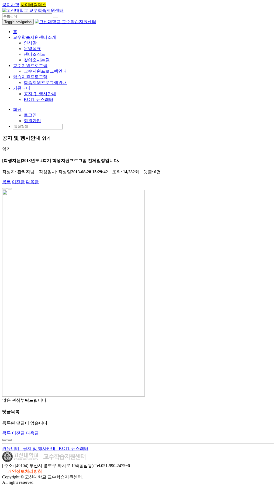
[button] (17, 109)
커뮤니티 (11, 448)
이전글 (18, 181)
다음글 (32, 181)
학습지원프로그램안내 (45, 82)
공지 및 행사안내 (40, 93)
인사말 (30, 43)
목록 (6, 181)
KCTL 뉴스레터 (38, 99)
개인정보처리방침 (25, 471)
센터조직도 (34, 54)
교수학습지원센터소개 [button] (34, 37)
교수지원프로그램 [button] (30, 65)
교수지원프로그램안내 (45, 71)
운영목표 (32, 48)
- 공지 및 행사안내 (38, 448)
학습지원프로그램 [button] (30, 77)
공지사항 (10, 4)
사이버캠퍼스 (33, 4)
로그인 (30, 115)
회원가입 (32, 120)
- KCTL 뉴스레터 (72, 448)
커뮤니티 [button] (21, 88)
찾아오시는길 (37, 60)
